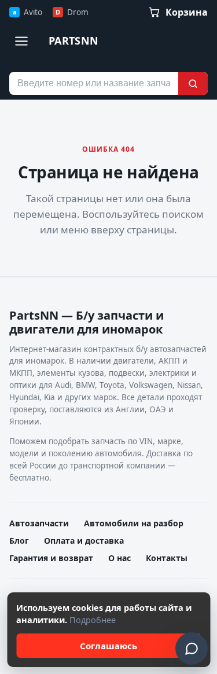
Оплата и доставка (84, 540)
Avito (27, 12)
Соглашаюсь (108, 645)
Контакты (166, 557)
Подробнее (92, 619)
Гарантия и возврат (51, 557)
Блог (19, 540)
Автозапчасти (39, 523)
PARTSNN (74, 40)
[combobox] (93, 83)
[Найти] (193, 83)
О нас (119, 557)
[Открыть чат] (191, 648)
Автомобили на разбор (133, 523)
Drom (72, 12)
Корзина (186, 12)
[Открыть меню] (21, 41)
